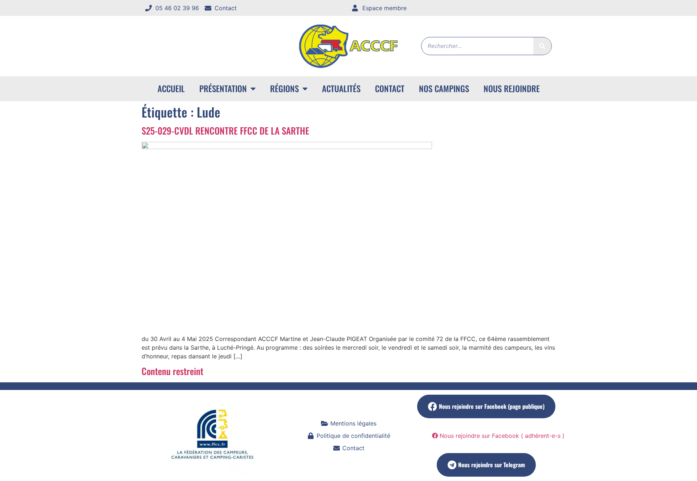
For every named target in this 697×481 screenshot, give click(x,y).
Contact (389, 88)
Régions (284, 88)
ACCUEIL (171, 88)
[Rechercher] (542, 46)
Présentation (223, 88)
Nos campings (444, 88)
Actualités (341, 88)
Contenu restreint (172, 371)
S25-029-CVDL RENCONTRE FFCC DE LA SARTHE (225, 130)
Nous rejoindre (512, 88)
